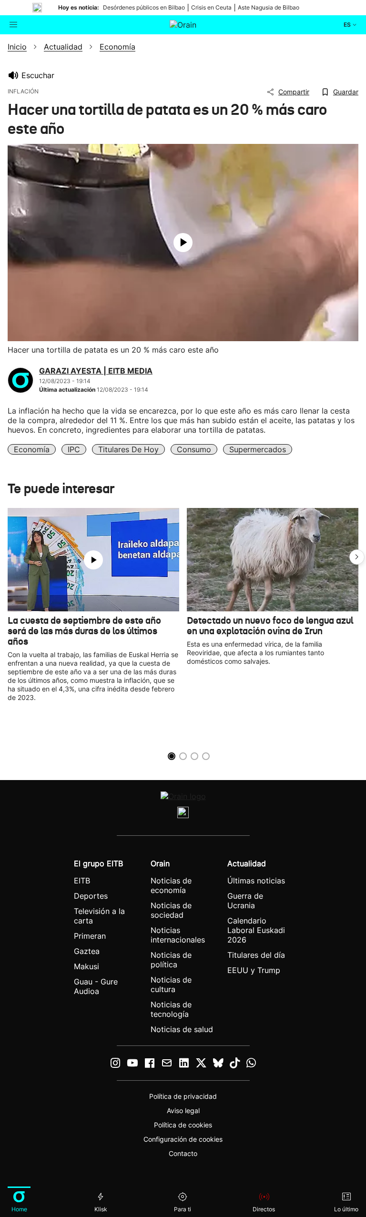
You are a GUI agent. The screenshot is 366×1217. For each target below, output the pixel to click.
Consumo (194, 449)
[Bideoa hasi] (183, 242)
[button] (357, 557)
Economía (32, 449)
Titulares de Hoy (128, 449)
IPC (74, 449)
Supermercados (257, 449)
